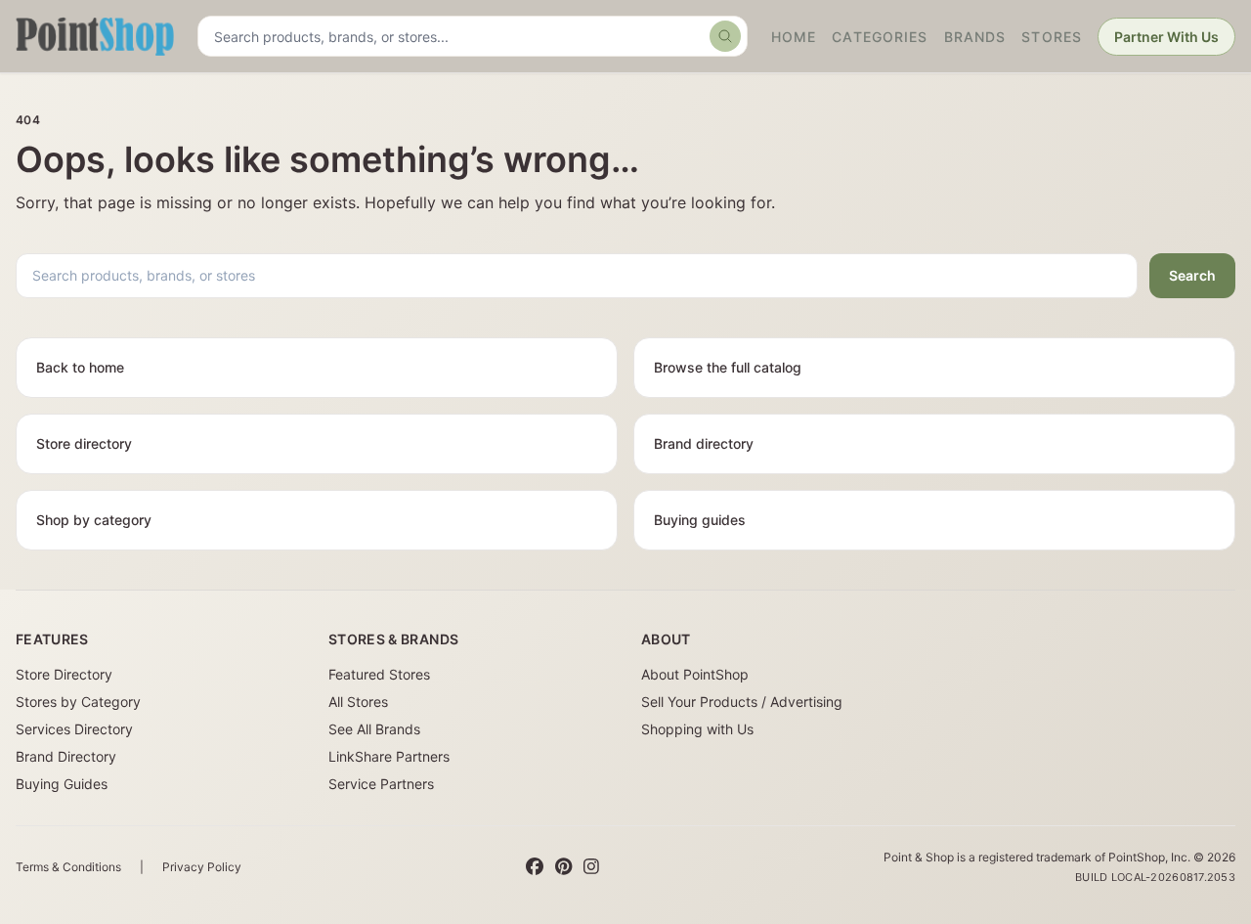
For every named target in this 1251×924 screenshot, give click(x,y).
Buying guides (700, 519)
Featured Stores (379, 674)
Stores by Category (78, 701)
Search (1192, 275)
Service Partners (381, 783)
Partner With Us (1166, 36)
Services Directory (74, 729)
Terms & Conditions (68, 866)
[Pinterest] (563, 867)
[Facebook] (534, 867)
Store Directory (64, 674)
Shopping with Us (697, 729)
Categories (879, 36)
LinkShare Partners (389, 756)
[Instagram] (591, 867)
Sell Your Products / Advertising (741, 701)
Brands (975, 36)
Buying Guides (62, 783)
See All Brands (374, 729)
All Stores (358, 701)
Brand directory (704, 443)
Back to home (80, 367)
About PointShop (695, 674)
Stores (1051, 36)
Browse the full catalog (727, 367)
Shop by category (93, 519)
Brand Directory (66, 756)
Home (793, 36)
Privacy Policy (201, 866)
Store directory (84, 443)
